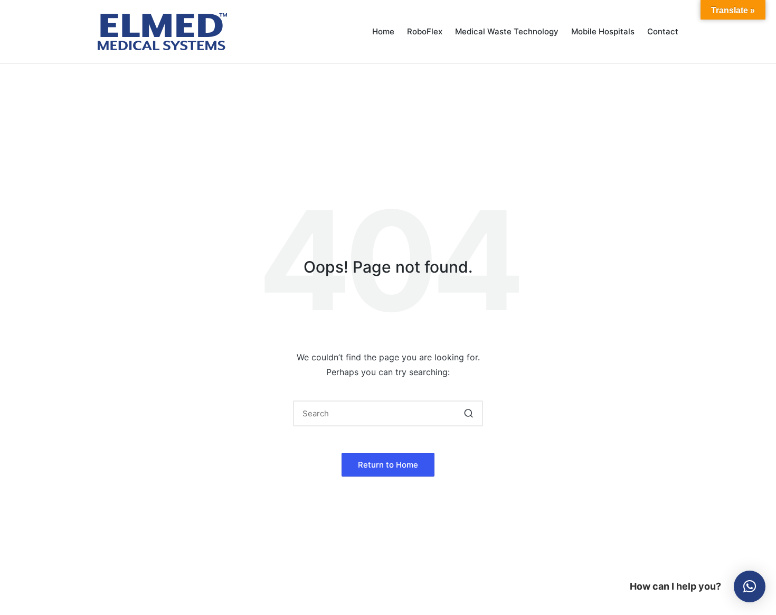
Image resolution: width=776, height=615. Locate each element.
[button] (468, 413)
